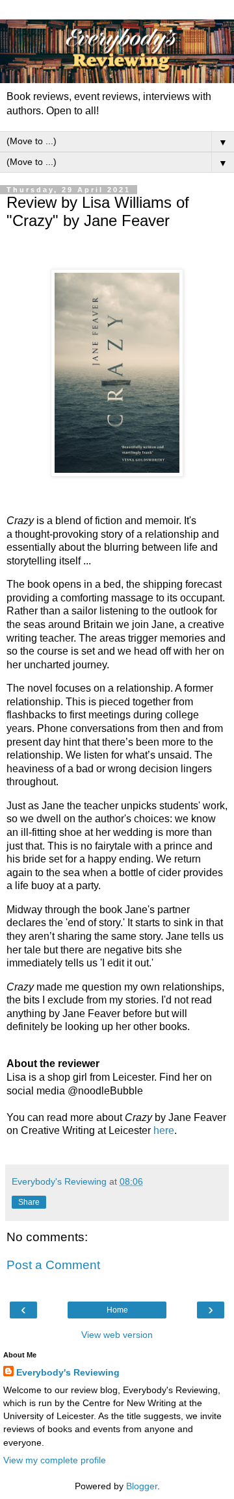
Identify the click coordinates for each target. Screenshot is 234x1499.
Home (117, 1310)
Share (29, 1202)
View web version (117, 1334)
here (163, 1130)
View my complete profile (54, 1460)
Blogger (141, 1486)
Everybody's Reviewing (68, 1372)
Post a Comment (53, 1265)
